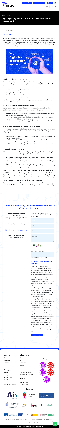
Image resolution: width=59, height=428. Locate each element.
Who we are (7, 358)
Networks (6, 363)
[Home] (9, 5)
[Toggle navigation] (47, 6)
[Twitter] (51, 3)
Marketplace (27, 3)
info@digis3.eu (9, 230)
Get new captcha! (31, 249)
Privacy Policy (48, 311)
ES (52, 7)
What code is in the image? (38, 251)
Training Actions (8, 375)
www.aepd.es (35, 328)
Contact (22, 365)
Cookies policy (32, 426)
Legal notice (18, 426)
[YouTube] (48, 3)
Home (3, 15)
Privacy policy (25, 426)
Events (22, 358)
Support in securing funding (11, 382)
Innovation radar (38, 3)
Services (6, 372)
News (8, 15)
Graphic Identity (39, 426)
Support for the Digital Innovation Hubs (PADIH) (26, 373)
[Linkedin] (55, 3)
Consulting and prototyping (8, 378)
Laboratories (7, 360)
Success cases (23, 363)
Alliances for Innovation (10, 384)
